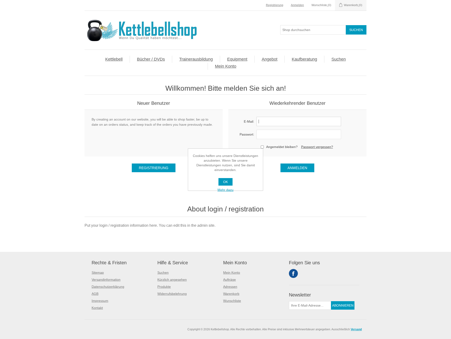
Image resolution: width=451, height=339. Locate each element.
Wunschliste (232, 301)
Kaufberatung (304, 59)
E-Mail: (249, 121)
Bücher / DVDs (151, 59)
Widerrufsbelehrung (172, 294)
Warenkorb (231, 294)
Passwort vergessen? (317, 147)
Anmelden (297, 5)
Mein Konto (225, 66)
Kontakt (97, 308)
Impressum (100, 301)
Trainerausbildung (196, 59)
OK (225, 182)
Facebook (293, 273)
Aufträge (229, 279)
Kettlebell (114, 59)
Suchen (338, 59)
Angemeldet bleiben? (282, 147)
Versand (356, 329)
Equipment (237, 59)
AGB (95, 294)
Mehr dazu (225, 190)
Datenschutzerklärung (108, 286)
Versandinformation (106, 279)
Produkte (164, 286)
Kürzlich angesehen (172, 279)
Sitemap (98, 272)
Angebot (269, 59)
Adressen (230, 286)
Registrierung (274, 5)
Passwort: (247, 134)
